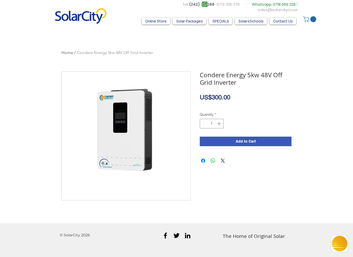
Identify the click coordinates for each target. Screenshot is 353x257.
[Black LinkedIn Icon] (187, 235)
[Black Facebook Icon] (165, 235)
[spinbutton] (211, 123)
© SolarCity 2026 (75, 235)
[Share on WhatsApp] (213, 161)
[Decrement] (204, 123)
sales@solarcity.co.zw (277, 9)
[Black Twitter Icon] (176, 235)
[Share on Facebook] (203, 161)
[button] (310, 19)
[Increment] (219, 123)
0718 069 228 (284, 4)
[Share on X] (223, 161)
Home (67, 52)
